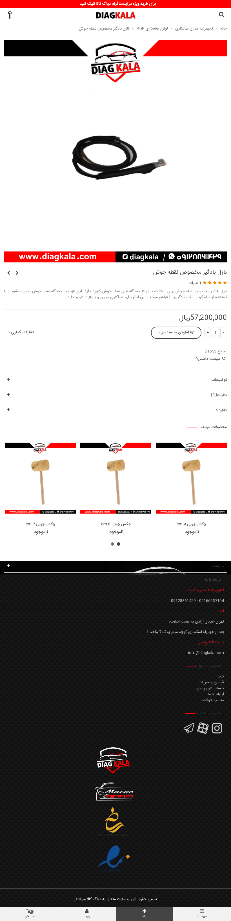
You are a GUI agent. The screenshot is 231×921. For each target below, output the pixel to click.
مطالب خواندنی (211, 700)
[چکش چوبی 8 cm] (115, 478)
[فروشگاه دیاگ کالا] (116, 15)
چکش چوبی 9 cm (191, 524)
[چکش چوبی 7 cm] (40, 478)
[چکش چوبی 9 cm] (191, 478)
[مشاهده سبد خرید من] (9, 15)
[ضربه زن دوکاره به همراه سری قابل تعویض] (17, 273)
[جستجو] (221, 15)
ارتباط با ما (216, 694)
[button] (118, 544)
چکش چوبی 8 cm (116, 524)
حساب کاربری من (210, 688)
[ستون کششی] (8, 273)
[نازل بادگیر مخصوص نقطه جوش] (115, 259)
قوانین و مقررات (211, 682)
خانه (220, 676)
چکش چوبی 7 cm (40, 524)
